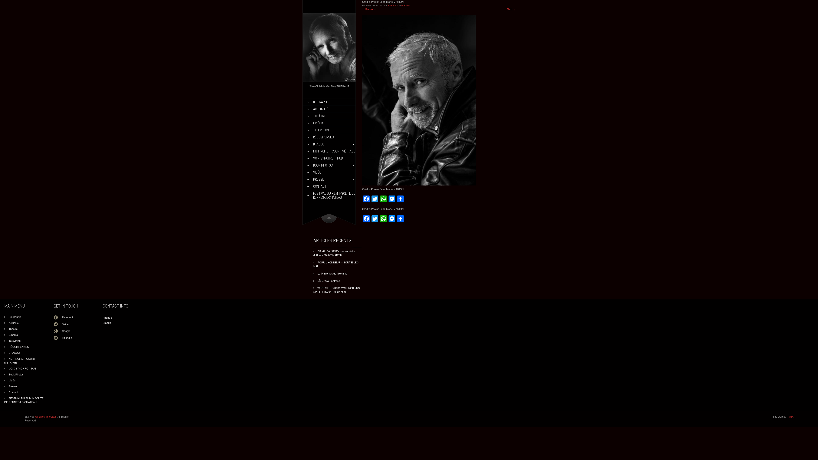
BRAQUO (318, 144)
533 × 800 (393, 5)
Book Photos (323, 165)
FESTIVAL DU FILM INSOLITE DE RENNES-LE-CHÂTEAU (334, 195)
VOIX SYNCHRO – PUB (328, 158)
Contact (319, 186)
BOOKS (405, 5)
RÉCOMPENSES (323, 137)
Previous (369, 9)
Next (511, 9)
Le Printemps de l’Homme (332, 273)
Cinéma (318, 123)
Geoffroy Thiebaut (45, 416)
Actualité (320, 109)
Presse (318, 179)
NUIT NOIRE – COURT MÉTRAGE (334, 151)
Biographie (321, 102)
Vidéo (317, 172)
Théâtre (319, 116)
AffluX (790, 416)
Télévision (321, 130)
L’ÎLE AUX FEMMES (328, 280)
